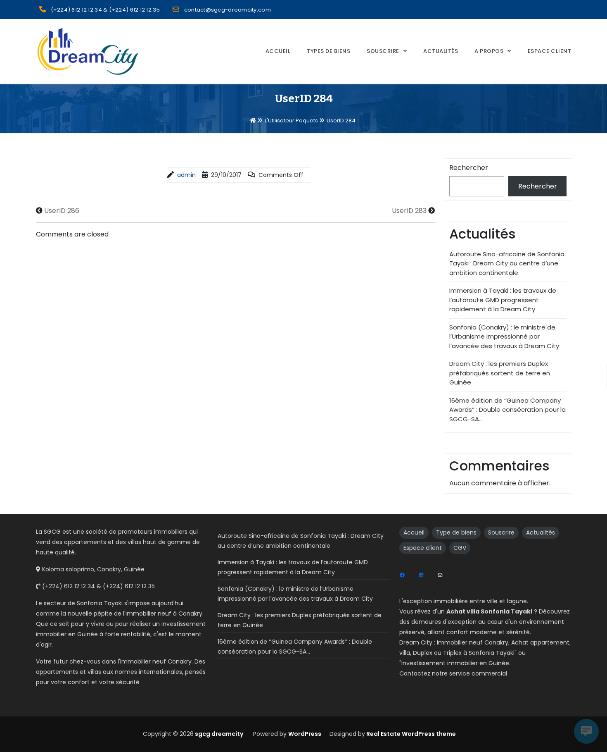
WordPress (304, 734)
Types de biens (328, 51)
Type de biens (456, 532)
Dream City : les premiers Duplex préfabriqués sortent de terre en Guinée (499, 373)
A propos (488, 51)
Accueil (278, 51)
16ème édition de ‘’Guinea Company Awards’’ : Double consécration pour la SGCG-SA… (507, 409)
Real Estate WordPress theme (410, 734)
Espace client (422, 548)
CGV (459, 548)
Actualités (440, 51)
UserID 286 (61, 210)
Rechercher (468, 167)
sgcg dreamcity (218, 734)
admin (186, 175)
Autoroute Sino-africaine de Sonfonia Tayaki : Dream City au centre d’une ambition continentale (506, 263)
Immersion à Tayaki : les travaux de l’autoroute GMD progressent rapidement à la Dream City (502, 299)
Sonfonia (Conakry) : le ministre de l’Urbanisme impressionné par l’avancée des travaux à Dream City (504, 336)
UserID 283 (409, 210)
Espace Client (549, 51)
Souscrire (383, 51)
